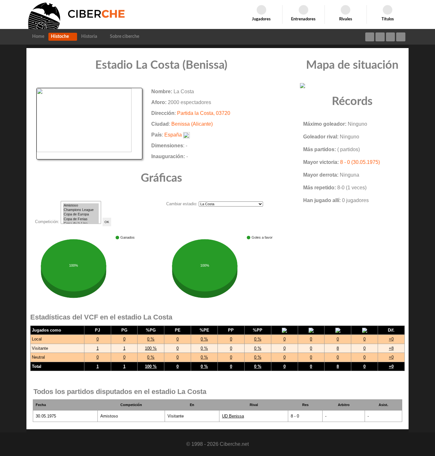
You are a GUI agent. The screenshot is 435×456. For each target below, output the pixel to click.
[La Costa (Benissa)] (89, 123)
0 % (150, 339)
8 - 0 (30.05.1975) (360, 162)
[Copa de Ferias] (81, 219)
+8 (391, 348)
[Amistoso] (81, 205)
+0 (391, 339)
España (173, 134)
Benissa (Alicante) (192, 124)
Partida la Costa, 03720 (203, 113)
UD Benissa (233, 416)
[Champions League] (81, 210)
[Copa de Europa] (81, 214)
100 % (151, 348)
